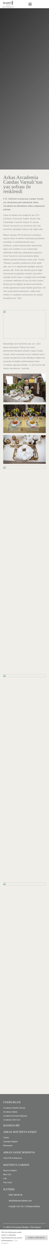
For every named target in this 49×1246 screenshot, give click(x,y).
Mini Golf (7, 1174)
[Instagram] (7, 1214)
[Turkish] (45, 4)
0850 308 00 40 (15, 1195)
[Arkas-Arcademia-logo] (8, 4)
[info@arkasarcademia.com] (6, 1200)
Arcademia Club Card (11, 1120)
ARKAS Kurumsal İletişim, (17, 1227)
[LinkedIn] (23, 1214)
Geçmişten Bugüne (10, 1141)
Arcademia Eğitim (10, 1112)
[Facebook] (15, 1214)
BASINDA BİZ (11, 1125)
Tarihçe (6, 1137)
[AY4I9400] (24, 986)
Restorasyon (8, 1145)
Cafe (5, 1178)
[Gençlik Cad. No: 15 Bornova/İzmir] (6, 1206)
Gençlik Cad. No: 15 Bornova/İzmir (24, 1206)
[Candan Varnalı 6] (24, 388)
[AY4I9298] (24, 569)
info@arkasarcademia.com (20, 1200)
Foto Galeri (7, 1182)
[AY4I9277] (24, 449)
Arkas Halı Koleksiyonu (12, 1158)
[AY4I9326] (24, 777)
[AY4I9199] (24, 418)
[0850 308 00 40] (6, 1195)
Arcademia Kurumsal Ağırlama (15, 1116)
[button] (30, 4)
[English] (40, 4)
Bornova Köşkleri (10, 1170)
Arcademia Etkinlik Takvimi (14, 1108)
